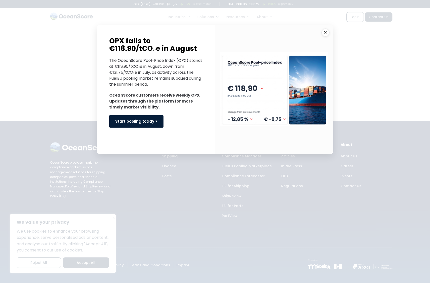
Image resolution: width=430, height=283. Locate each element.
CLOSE (325, 32)
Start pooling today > (136, 121)
